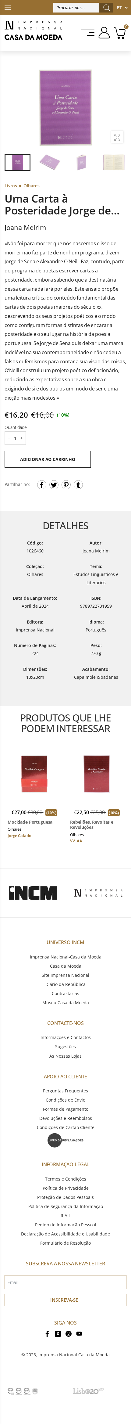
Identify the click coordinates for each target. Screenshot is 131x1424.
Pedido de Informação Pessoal (65, 1225)
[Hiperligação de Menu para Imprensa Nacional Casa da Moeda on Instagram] (69, 1333)
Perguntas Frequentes (65, 1091)
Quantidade (16, 427)
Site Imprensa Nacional (65, 975)
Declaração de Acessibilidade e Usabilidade (65, 1234)
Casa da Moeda (65, 966)
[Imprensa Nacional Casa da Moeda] (33, 33)
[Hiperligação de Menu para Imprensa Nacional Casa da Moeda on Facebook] (47, 1333)
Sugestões (65, 1046)
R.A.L (66, 1215)
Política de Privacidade (66, 1188)
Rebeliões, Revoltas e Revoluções (91, 824)
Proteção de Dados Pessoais (65, 1197)
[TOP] (8, 7)
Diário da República (65, 984)
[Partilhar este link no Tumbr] (78, 485)
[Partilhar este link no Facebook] (41, 485)
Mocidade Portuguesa (30, 822)
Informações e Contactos (66, 1037)
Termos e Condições (65, 1179)
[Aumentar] (117, 137)
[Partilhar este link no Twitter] (53, 485)
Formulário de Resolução (65, 1243)
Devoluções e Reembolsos (65, 1118)
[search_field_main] (106, 8)
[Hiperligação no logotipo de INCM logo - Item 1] (33, 892)
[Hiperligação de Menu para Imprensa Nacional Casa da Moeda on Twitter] (58, 1333)
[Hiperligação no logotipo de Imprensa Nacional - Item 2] (98, 892)
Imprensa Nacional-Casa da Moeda (65, 957)
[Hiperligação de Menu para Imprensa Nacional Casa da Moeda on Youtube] (79, 1333)
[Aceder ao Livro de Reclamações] (65, 1140)
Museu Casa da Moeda (65, 1002)
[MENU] (88, 33)
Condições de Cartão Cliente (65, 1127)
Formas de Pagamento (65, 1109)
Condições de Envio (65, 1100)
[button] (118, 106)
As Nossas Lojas (65, 1056)
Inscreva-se (64, 1300)
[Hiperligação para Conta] (103, 32)
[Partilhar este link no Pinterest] (66, 485)
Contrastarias (65, 993)
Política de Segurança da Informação (65, 1206)
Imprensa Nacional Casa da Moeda (74, 1354)
